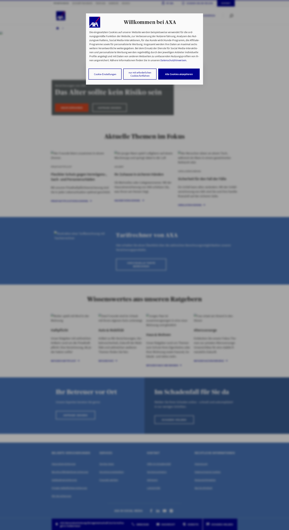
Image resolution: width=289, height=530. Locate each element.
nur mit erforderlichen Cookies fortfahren (140, 74)
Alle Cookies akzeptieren (179, 74)
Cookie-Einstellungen (105, 74)
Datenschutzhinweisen (173, 60)
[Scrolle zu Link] (94, 22)
